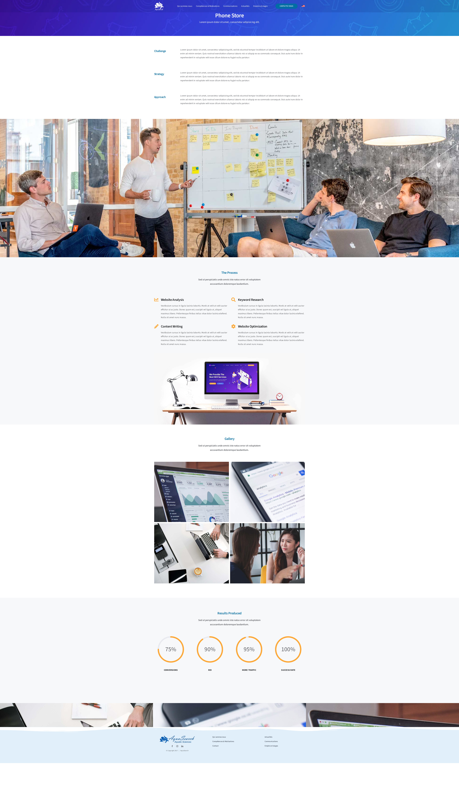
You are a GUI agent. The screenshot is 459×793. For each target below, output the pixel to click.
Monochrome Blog (114, 715)
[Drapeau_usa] (303, 6)
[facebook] (172, 746)
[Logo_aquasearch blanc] (159, 2)
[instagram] (177, 746)
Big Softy (420, 715)
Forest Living (267, 715)
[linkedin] (182, 746)
